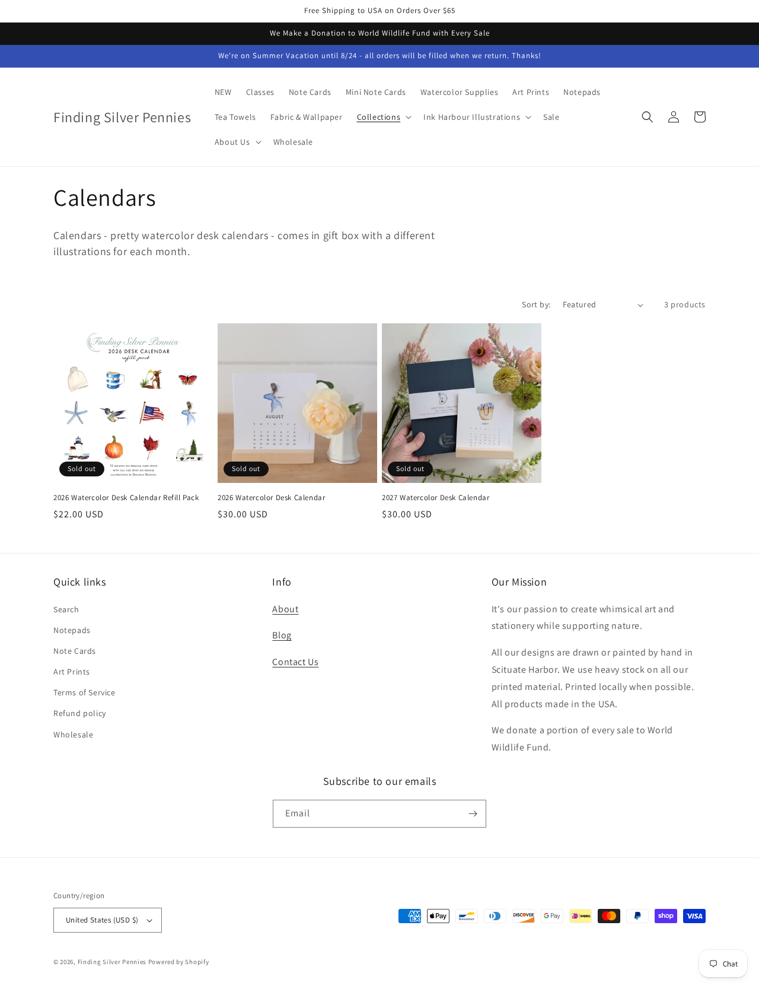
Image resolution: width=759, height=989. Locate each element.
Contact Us (295, 662)
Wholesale (73, 734)
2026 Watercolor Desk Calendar (271, 498)
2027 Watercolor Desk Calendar (435, 498)
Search (66, 609)
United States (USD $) (102, 920)
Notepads (72, 630)
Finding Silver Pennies (112, 962)
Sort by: (536, 304)
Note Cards (74, 650)
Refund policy (79, 713)
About (285, 609)
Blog (281, 635)
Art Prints (71, 671)
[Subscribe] (473, 814)
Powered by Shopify (178, 962)
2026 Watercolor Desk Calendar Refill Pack (126, 498)
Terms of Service (84, 692)
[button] (383, 116)
